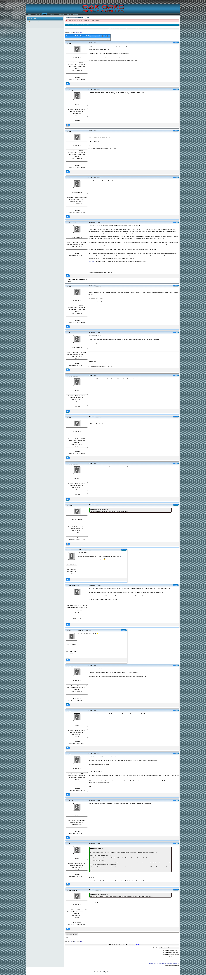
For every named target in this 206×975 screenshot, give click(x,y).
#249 (90, 417)
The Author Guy (73, 585)
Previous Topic (70, 39)
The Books (36, 14)
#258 (90, 800)
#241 (90, 42)
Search (83, 24)
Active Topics (75, 24)
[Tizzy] (76, 49)
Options (92, 36)
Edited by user (92, 261)
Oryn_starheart (73, 376)
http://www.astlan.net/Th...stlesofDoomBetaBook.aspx (100, 518)
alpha (105, 134)
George (71, 90)
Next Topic (106, 39)
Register (76, 14)
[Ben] (76, 717)
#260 (90, 890)
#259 (90, 843)
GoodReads (61, 14)
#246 (90, 285)
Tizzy (70, 43)
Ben (70, 711)
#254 (79, 630)
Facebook (52, 14)
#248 (90, 375)
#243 (90, 130)
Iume (70, 178)
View (97, 36)
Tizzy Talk (109, 29)
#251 (90, 505)
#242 (90, 89)
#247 (90, 332)
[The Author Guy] (76, 591)
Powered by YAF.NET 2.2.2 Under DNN (156, 963)
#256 (90, 710)
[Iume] (76, 184)
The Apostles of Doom (124, 29)
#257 (90, 753)
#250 (90, 463)
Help (88, 24)
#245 (90, 222)
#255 (90, 665)
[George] (76, 96)
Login (69, 14)
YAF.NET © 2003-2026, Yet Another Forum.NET (171, 963)
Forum (44, 14)
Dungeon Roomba (74, 222)
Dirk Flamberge (73, 801)
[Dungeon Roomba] (76, 229)
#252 (79, 550)
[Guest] (71, 555)
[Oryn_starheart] (76, 382)
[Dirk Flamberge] (76, 806)
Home (29, 14)
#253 (90, 585)
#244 (90, 177)
